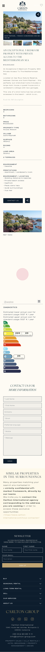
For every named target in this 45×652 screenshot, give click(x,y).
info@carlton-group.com (22, 637)
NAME (5, 546)
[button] (3, 6)
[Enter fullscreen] (39, 301)
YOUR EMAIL (7, 555)
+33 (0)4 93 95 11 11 (22, 634)
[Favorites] (41, 5)
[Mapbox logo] (9, 302)
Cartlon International (22, 625)
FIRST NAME (29, 546)
